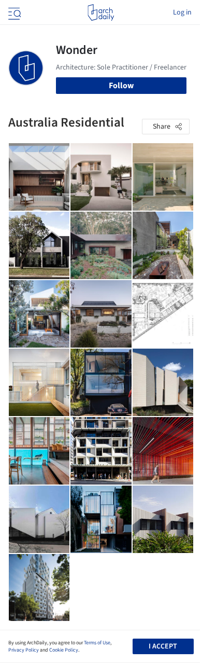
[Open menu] (13, 12)
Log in (182, 12)
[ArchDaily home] (101, 12)
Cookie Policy (63, 650)
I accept (163, 646)
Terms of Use (97, 642)
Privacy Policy (23, 650)
